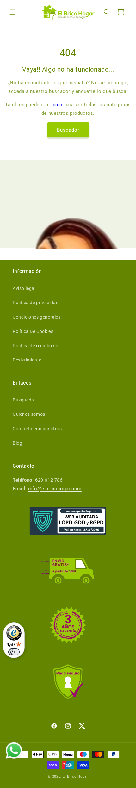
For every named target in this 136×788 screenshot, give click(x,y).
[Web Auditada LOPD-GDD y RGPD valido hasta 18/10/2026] (68, 521)
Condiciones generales (37, 317)
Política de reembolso (36, 345)
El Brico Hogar (75, 776)
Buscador (68, 130)
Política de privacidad (36, 302)
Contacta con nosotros (37, 428)
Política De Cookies (33, 331)
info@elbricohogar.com (55, 489)
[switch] (14, 651)
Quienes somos (29, 414)
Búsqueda (23, 399)
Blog (17, 443)
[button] (13, 12)
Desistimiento (27, 359)
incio (57, 104)
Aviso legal (24, 288)
